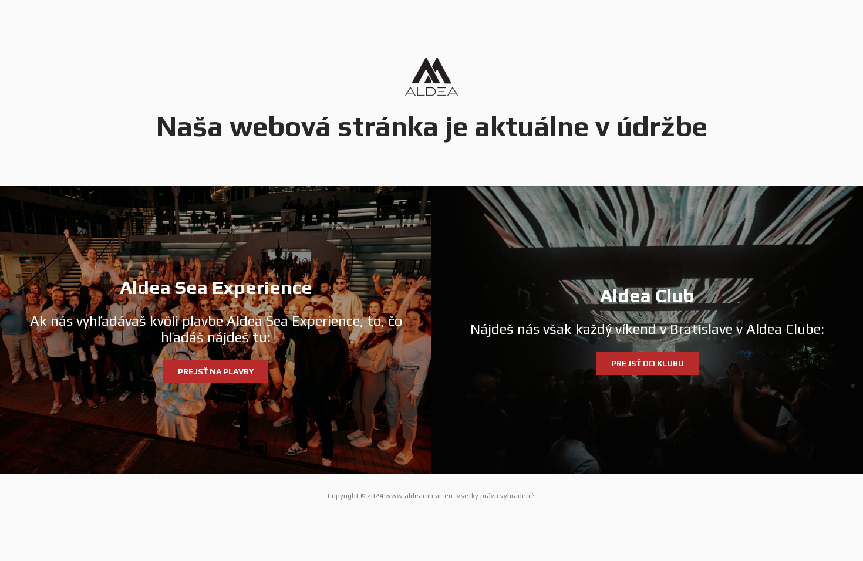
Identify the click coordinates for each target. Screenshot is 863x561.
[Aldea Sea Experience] (216, 330)
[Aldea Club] (647, 330)
